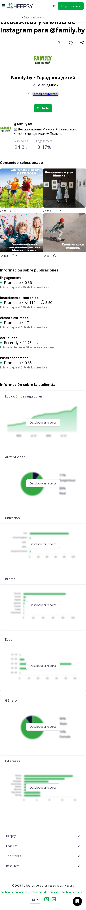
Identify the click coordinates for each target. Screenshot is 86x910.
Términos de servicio (44, 892)
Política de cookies (73, 892)
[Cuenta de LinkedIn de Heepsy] (53, 900)
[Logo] (20, 6)
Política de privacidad (14, 892)
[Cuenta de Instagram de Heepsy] (46, 900)
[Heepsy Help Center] (54, 6)
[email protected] (45, 94)
